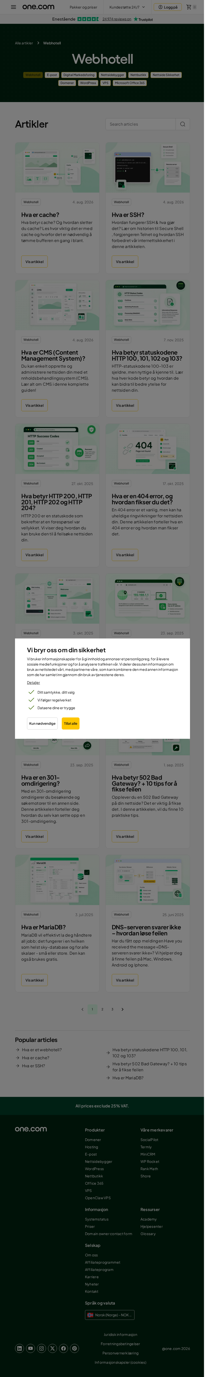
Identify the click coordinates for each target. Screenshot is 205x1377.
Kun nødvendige (42, 723)
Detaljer (33, 682)
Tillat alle (70, 723)
